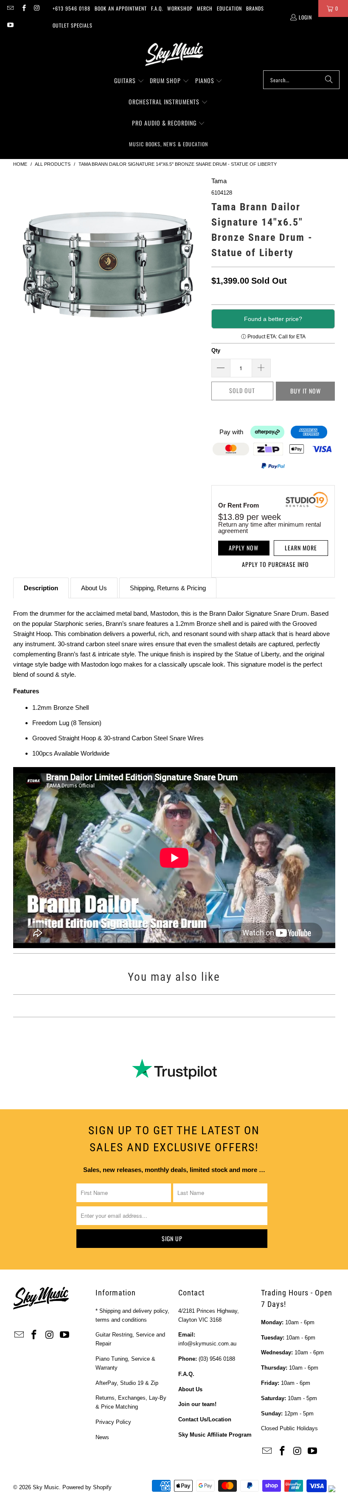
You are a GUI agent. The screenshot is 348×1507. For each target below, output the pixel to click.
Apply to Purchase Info (275, 564)
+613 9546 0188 (71, 8)
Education (229, 8)
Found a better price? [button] (273, 318)
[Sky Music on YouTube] (10, 25)
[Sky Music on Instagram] (36, 8)
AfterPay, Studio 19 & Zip (126, 1383)
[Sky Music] (174, 54)
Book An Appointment (121, 8)
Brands (255, 8)
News (102, 1437)
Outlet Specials (73, 25)
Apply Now (243, 547)
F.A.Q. (157, 8)
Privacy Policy (113, 1422)
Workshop (180, 8)
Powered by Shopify (87, 1487)
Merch (205, 8)
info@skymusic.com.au (207, 1343)
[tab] (41, 588)
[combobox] (301, 79)
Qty (215, 350)
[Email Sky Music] (10, 8)
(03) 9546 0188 (217, 1359)
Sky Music (46, 1487)
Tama (219, 180)
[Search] (329, 79)
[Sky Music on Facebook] (23, 8)
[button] (129, 81)
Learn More (301, 547)
